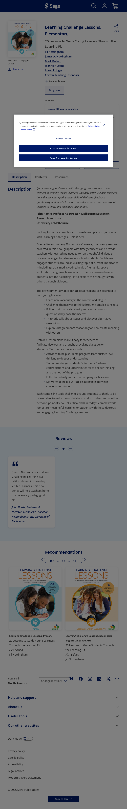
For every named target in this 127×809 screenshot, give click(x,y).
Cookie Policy (26, 129)
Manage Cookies (63, 138)
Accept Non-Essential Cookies (64, 148)
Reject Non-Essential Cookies (63, 158)
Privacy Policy (94, 126)
